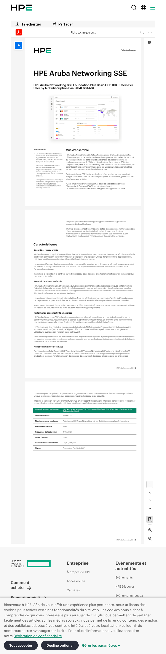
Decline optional (59, 645)
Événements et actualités (130, 565)
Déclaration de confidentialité (38, 636)
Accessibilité (76, 581)
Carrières (73, 590)
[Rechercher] (134, 7)
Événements (124, 577)
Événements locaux (129, 596)
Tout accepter (20, 645)
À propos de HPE (79, 572)
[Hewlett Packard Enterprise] (21, 7)
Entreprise (78, 563)
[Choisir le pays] (143, 7)
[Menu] (152, 7)
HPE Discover (124, 586)
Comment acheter (20, 585)
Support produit (25, 597)
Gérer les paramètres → (101, 645)
